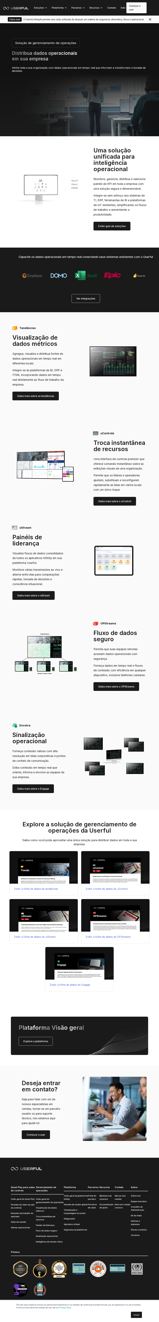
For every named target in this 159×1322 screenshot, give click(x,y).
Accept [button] (136, 1314)
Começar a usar (135, 8)
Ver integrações (85, 298)
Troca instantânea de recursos (45, 1218)
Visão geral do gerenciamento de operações (50, 1200)
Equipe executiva (139, 1201)
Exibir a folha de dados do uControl (107, 888)
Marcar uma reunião (120, 1197)
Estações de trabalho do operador (22, 1215)
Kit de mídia (136, 1215)
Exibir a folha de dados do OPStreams (108, 936)
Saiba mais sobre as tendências (35, 396)
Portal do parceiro (92, 1197)
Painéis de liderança (45, 1225)
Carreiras (135, 1235)
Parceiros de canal (92, 1206)
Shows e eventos (139, 1230)
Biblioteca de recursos (106, 1197)
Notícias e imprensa (135, 1222)
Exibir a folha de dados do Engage (70, 984)
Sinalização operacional (47, 1236)
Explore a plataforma (35, 1041)
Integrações (69, 1219)
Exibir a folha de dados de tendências (36, 888)
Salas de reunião (18, 1222)
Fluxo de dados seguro (46, 1231)
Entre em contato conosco (122, 1206)
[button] (40, 8)
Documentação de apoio (107, 1206)
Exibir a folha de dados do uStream (35, 936)
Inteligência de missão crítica (49, 1242)
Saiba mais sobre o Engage (33, 788)
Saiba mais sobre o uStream (33, 595)
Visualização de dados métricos (46, 1209)
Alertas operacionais (20, 1227)
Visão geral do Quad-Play (23, 1199)
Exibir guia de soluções (112, 226)
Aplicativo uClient (72, 1224)
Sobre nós (136, 1196)
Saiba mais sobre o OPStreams (116, 686)
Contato (111, 7)
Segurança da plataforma (75, 1230)
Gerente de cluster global (75, 1204)
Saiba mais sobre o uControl (114, 501)
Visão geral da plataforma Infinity (76, 1197)
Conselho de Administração (137, 1208)
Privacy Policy (65, 1307)
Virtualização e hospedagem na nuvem (75, 1211)
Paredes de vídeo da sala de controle (22, 1206)
